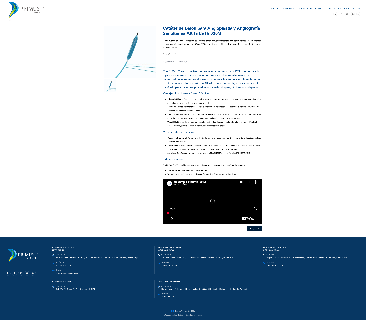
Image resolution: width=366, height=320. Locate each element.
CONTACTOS (352, 8)
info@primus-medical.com (68, 273)
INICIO (275, 8)
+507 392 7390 (168, 296)
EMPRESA (289, 8)
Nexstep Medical (174, 54)
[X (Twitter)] (347, 14)
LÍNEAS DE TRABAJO (312, 8)
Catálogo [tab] (183, 62)
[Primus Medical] (23, 257)
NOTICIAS (335, 8)
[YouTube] (353, 14)
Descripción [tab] (168, 62)
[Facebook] (341, 14)
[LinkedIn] (335, 14)
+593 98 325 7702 (274, 265)
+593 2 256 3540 (63, 265)
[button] (254, 228)
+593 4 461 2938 (169, 265)
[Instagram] (358, 14)
